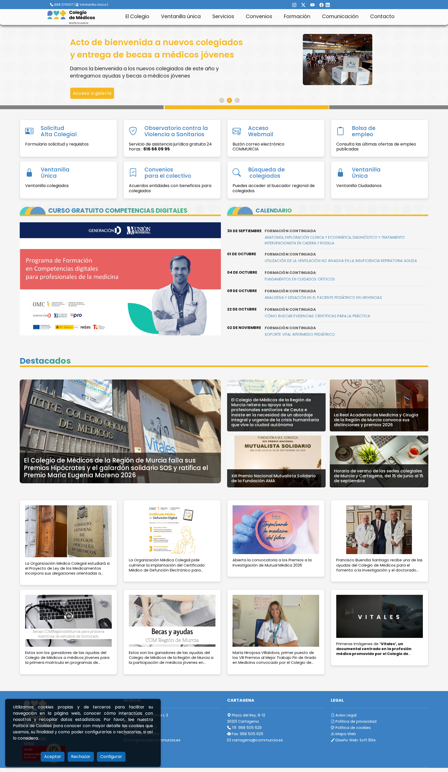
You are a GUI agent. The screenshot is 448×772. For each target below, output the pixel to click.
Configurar (111, 757)
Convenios (259, 16)
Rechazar (80, 757)
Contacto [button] (382, 16)
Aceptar (52, 757)
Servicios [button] (223, 16)
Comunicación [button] (340, 16)
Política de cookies (352, 727)
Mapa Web (345, 733)
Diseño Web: (355, 740)
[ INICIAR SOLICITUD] (96, 81)
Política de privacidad (355, 721)
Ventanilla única (181, 16)
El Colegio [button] (137, 16)
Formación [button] (297, 16)
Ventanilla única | (93, 4)
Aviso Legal (345, 715)
